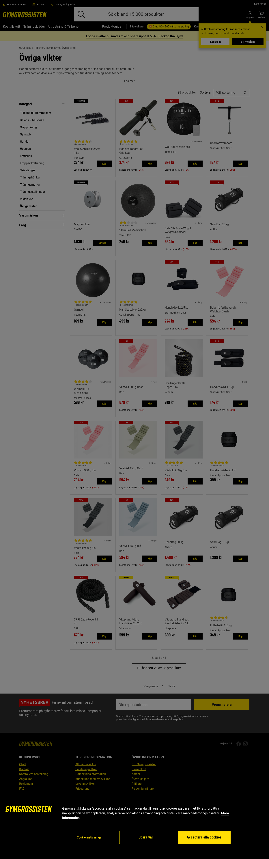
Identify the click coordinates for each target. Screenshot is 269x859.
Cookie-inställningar (89, 837)
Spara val (146, 837)
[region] (134, 825)
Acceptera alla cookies (204, 837)
